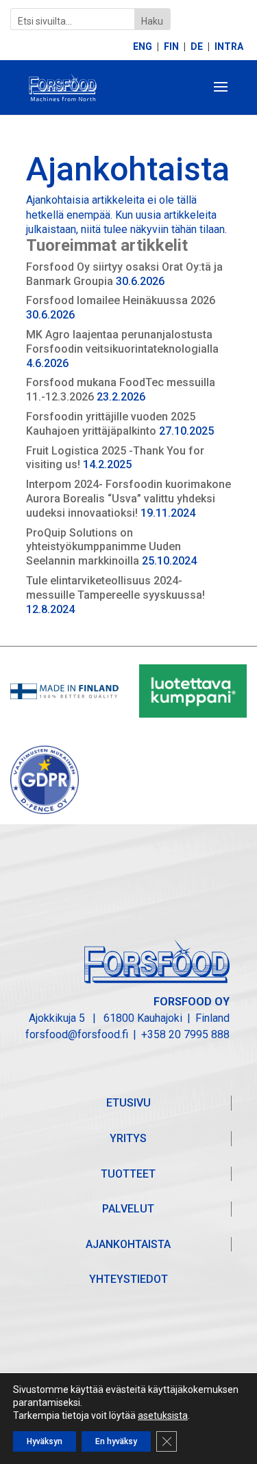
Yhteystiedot (128, 1279)
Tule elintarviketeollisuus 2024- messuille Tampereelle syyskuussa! (115, 587)
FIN (171, 47)
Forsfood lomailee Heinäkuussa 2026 (120, 300)
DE (197, 47)
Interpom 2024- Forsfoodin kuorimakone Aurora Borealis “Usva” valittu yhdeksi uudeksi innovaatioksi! (128, 498)
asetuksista (163, 1415)
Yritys (128, 1138)
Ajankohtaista (128, 1244)
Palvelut (128, 1208)
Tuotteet (128, 1173)
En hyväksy (116, 1441)
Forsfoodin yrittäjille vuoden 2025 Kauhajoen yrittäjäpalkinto (110, 423)
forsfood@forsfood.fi (76, 1034)
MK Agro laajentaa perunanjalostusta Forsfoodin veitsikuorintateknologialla (122, 341)
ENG (142, 47)
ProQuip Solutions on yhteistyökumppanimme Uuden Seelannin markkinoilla (103, 547)
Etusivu (128, 1102)
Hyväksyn (44, 1441)
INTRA (229, 47)
